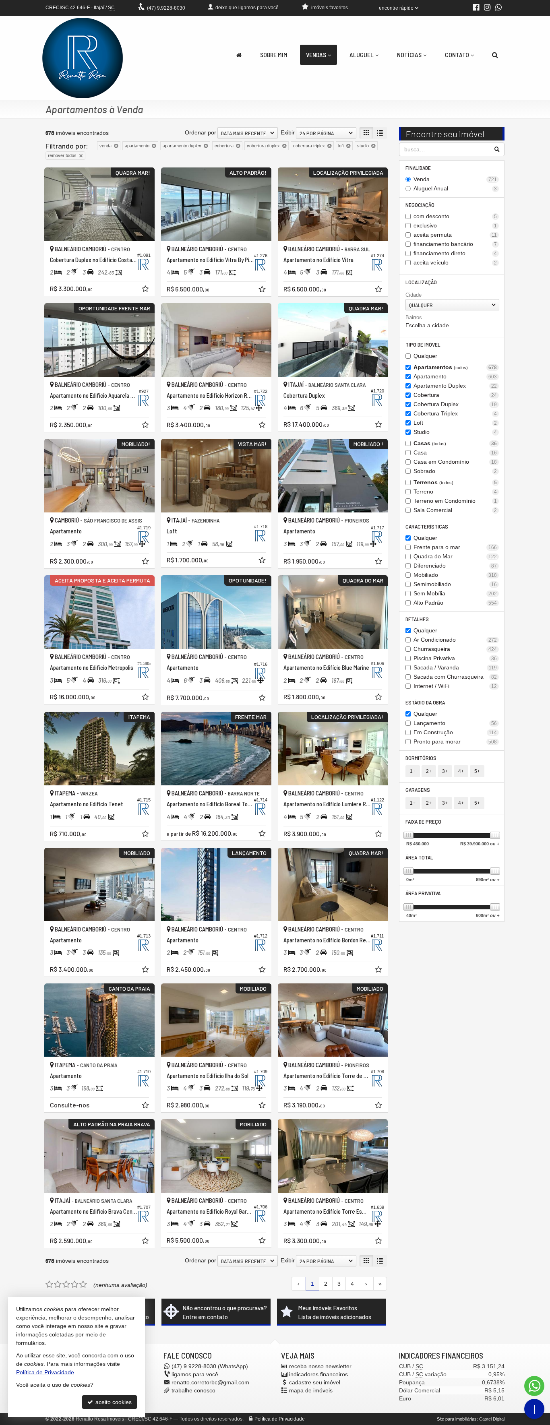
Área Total (419, 857)
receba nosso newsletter (320, 1366)
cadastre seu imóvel (314, 1382)
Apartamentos (455, 367)
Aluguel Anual (455, 188)
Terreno (455, 491)
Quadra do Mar (455, 556)
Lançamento (455, 723)
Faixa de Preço (423, 821)
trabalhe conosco (193, 1390)
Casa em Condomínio (455, 461)
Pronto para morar (455, 741)
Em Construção (455, 732)
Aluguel (361, 54)
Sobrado (455, 471)
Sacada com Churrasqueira (455, 676)
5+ (477, 771)
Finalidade (418, 167)
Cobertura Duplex (455, 404)
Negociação (419, 204)
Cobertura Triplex (455, 413)
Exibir (288, 132)
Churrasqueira (455, 649)
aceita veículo (455, 262)
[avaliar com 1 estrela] (49, 1284)
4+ (461, 771)
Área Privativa (422, 893)
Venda (455, 179)
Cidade (413, 295)
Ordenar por (200, 132)
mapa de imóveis (311, 1390)
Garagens (417, 789)
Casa (455, 452)
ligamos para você (195, 1374)
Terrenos (455, 482)
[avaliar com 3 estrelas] (66, 1284)
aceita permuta (455, 234)
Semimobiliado (455, 584)
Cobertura (455, 395)
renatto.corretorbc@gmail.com (210, 1382)
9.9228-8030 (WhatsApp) (210, 1366)
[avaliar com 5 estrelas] (83, 1284)
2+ (429, 771)
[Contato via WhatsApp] (534, 1386)
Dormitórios (420, 757)
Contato (457, 54)
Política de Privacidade (279, 1419)
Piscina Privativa (455, 658)
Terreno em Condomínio (455, 501)
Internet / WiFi (455, 686)
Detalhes (417, 618)
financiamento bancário (455, 244)
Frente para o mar (455, 547)
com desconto (455, 216)
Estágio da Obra (425, 702)
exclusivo (455, 225)
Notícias (409, 54)
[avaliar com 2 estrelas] (58, 1284)
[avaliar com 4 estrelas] (75, 1284)
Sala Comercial (455, 510)
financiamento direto (455, 253)
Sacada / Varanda (455, 667)
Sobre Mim (273, 54)
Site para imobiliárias (457, 1419)
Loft (455, 422)
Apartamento (455, 376)
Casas (455, 443)
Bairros (413, 317)
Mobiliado (455, 575)
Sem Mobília (455, 593)
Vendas (316, 54)
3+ (445, 771)
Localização (421, 282)
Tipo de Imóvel (422, 344)
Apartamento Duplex (455, 385)
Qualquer (425, 356)
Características (426, 526)
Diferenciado (455, 565)
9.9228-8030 (166, 8)
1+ (413, 771)
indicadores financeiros (318, 1374)
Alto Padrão (455, 602)
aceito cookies (113, 1402)
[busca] (495, 55)
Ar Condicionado (455, 639)
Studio (455, 432)
